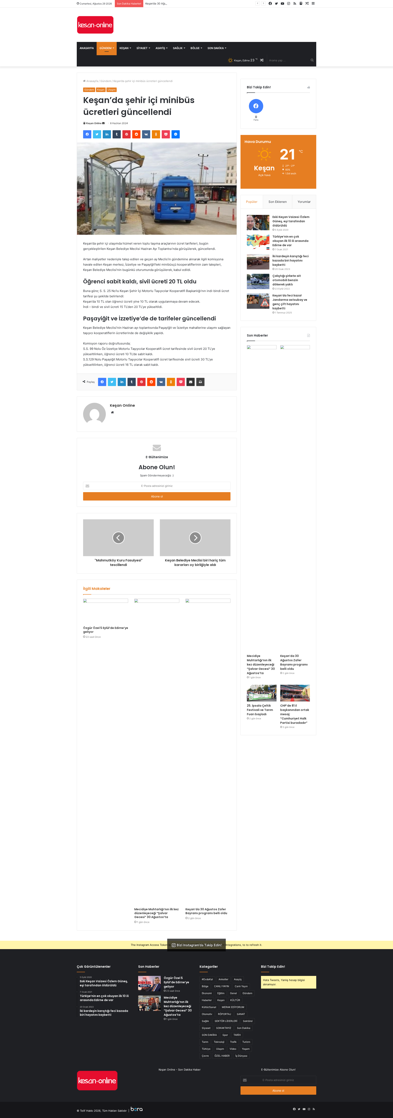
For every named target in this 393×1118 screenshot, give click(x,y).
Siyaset (142, 48)
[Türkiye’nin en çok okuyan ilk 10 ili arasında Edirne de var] (258, 242)
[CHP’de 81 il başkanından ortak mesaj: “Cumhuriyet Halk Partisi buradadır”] (295, 693)
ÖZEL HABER (222, 1055)
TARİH (237, 1034)
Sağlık (178, 48)
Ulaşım (111, 89)
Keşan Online (94, 123)
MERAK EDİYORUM (233, 1007)
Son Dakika (216, 48)
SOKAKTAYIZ (223, 1027)
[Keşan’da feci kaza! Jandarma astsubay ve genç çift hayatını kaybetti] (258, 301)
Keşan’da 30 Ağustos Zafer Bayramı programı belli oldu (179, 3)
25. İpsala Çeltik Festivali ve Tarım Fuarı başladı (260, 710)
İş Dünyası (241, 1055)
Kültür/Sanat (209, 1007)
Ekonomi (207, 993)
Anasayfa (87, 48)
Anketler (223, 979)
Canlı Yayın (241, 986)
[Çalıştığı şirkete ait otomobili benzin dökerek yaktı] (258, 281)
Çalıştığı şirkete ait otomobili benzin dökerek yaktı (286, 280)
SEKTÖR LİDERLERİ (226, 1021)
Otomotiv (207, 1014)
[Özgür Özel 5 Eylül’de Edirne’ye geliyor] (105, 611)
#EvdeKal (207, 979)
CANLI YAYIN (221, 986)
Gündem (105, 48)
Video (233, 1048)
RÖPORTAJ (224, 1014)
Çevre (205, 1055)
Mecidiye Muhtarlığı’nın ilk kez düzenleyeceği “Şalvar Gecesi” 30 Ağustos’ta (156, 913)
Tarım (205, 1041)
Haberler (207, 1000)
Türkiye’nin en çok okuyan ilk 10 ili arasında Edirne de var (290, 241)
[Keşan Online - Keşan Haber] (95, 25)
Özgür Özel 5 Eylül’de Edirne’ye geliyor (105, 630)
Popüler (251, 202)
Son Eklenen (278, 202)
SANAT (241, 1014)
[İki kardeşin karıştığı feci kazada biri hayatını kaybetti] (258, 261)
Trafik (233, 1041)
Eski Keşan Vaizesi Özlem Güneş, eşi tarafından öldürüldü (290, 221)
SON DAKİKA (209, 1034)
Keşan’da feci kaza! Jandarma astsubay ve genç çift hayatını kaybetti (289, 301)
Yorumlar (304, 202)
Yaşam (246, 1048)
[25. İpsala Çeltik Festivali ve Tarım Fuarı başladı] (262, 693)
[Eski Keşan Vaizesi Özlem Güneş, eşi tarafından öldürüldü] (258, 222)
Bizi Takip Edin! (273, 966)
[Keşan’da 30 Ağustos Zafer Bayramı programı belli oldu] (207, 752)
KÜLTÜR (235, 1000)
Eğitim (220, 993)
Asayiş (160, 48)
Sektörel (248, 1021)
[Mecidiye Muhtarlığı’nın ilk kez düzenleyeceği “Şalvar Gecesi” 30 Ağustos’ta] (156, 752)
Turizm (246, 1041)
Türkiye (206, 1048)
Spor (225, 1034)
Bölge (195, 48)
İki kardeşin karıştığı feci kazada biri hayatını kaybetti (290, 260)
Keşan (124, 48)
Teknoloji (219, 1041)
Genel (233, 993)
